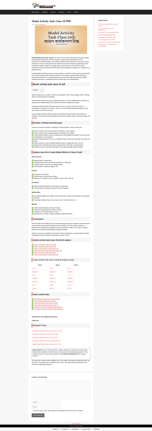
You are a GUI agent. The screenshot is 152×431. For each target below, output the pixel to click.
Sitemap (76, 12)
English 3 (70, 272)
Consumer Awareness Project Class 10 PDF (46, 341)
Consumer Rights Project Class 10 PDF (44, 337)
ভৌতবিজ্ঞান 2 (53, 278)
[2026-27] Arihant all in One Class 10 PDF (45, 334)
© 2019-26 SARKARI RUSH (76, 426)
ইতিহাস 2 (52, 288)
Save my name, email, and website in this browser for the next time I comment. (58, 410)
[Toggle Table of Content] (41, 90)
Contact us (61, 12)
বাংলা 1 (34, 268)
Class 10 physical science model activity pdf (48, 250)
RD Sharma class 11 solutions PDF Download (48, 309)
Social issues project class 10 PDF (45, 301)
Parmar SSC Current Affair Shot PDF (108, 32)
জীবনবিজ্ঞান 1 (35, 282)
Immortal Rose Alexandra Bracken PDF (109, 42)
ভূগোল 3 (69, 285)
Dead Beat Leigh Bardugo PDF (107, 35)
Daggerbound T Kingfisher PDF (107, 37)
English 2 (53, 272)
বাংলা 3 (69, 268)
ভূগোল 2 (52, 285)
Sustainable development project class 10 (47, 299)
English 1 (35, 272)
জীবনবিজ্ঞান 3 (70, 282)
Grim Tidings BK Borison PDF (106, 39)
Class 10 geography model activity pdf (46, 254)
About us (53, 12)
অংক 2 (51, 275)
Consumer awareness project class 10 (46, 305)
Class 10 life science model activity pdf (46, 248)
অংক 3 (69, 275)
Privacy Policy (35, 12)
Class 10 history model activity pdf (45, 252)
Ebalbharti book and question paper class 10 (48, 307)
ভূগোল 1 (34, 285)
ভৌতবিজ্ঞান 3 (70, 278)
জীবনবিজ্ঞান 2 (53, 282)
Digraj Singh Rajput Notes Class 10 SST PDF (46, 344)
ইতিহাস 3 (69, 288)
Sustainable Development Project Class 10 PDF (47, 331)
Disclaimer (45, 12)
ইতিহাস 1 (34, 288)
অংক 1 (34, 275)
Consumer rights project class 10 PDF (46, 303)
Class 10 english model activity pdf (45, 246)
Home (69, 12)
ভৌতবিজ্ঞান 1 (35, 278)
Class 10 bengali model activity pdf (45, 244)
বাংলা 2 (51, 268)
